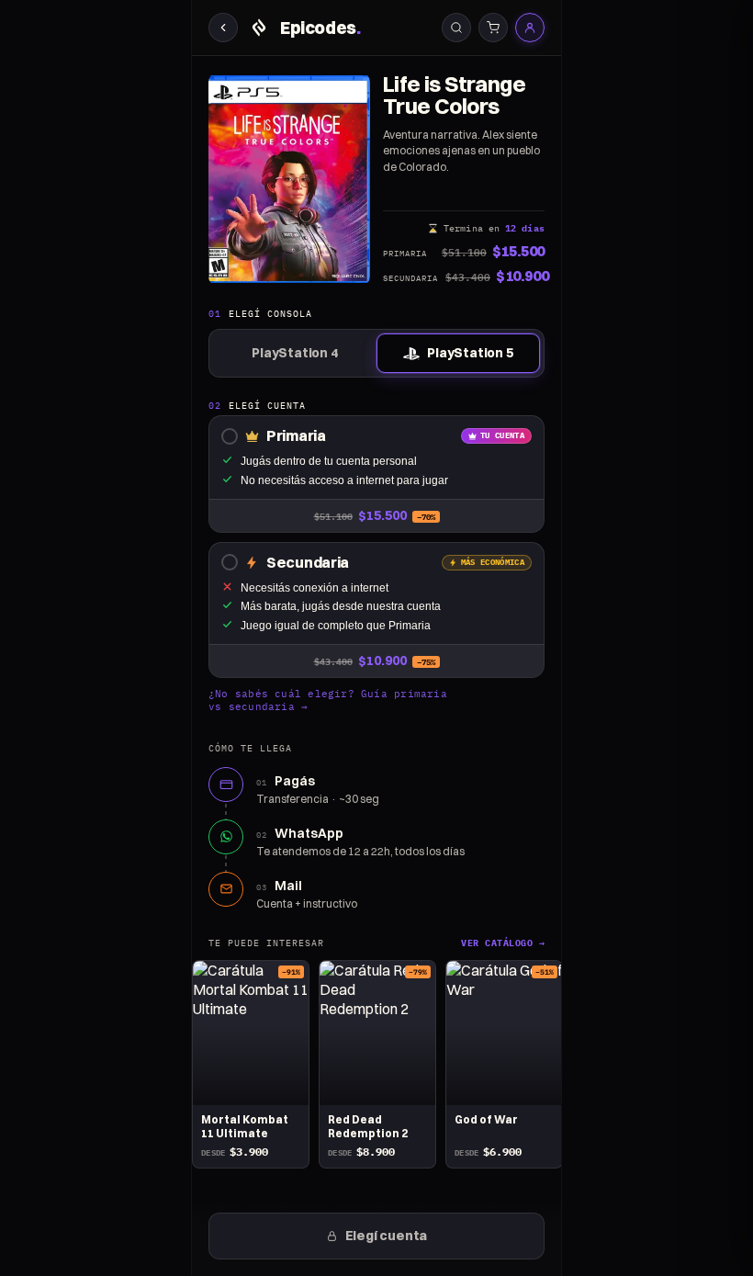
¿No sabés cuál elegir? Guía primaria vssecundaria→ (327, 700)
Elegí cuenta (386, 1235)
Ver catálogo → (503, 943)
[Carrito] (493, 27)
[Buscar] (456, 27)
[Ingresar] (530, 27)
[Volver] (223, 27)
